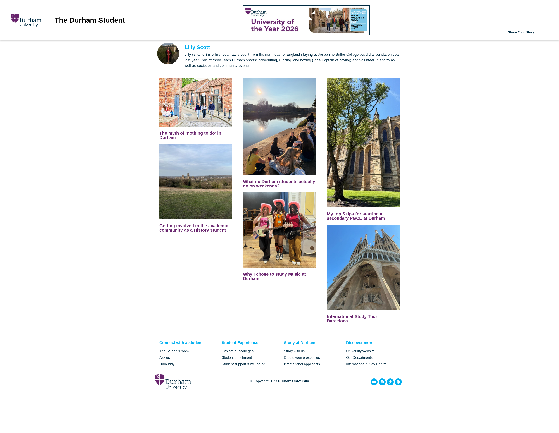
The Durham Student (90, 20)
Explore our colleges (238, 351)
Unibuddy (166, 364)
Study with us (294, 351)
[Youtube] (374, 381)
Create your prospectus (302, 357)
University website (360, 351)
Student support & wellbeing (243, 364)
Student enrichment (237, 357)
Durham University (293, 381)
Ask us (164, 357)
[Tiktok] (390, 381)
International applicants (302, 364)
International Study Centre (366, 364)
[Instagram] (382, 381)
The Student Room (174, 351)
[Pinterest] (398, 381)
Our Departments (359, 357)
